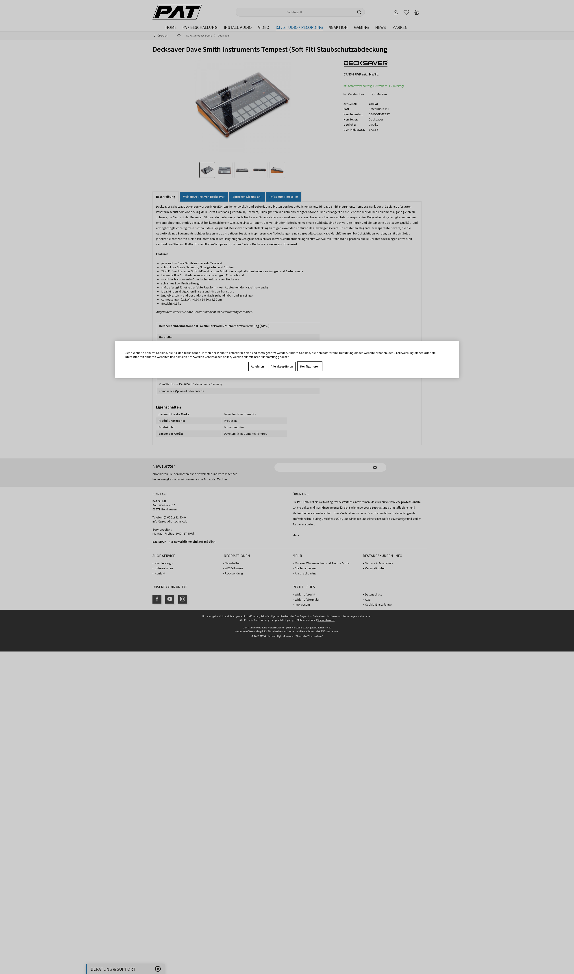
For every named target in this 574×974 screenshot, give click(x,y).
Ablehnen (257, 366)
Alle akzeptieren (282, 366)
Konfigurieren (310, 366)
